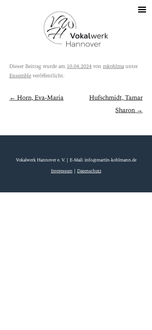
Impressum (61, 171)
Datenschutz (89, 171)
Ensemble (20, 75)
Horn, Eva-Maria (36, 97)
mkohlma (113, 66)
